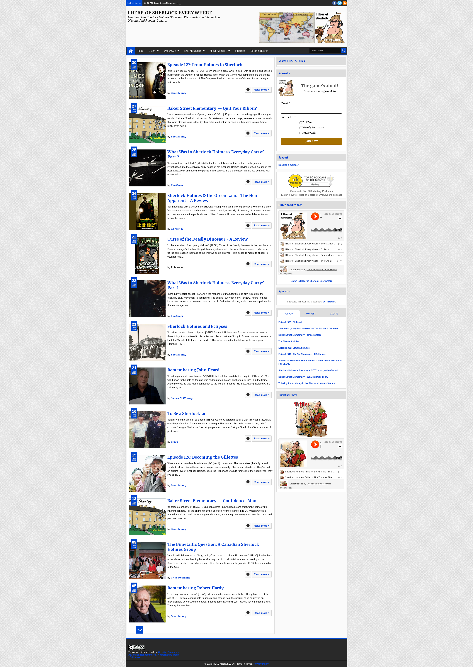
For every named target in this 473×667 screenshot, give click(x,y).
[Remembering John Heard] (147, 385)
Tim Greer (177, 185)
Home (131, 51)
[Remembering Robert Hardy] (147, 604)
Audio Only (309, 132)
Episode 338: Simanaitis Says (294, 348)
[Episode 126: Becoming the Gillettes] (147, 473)
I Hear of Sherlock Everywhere (169, 13)
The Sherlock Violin (288, 341)
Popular (289, 313)
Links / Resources (192, 50)
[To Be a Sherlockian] (147, 429)
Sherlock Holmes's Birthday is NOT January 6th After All (308, 370)
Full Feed (307, 122)
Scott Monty (178, 92)
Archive (334, 313)
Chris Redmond (180, 577)
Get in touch (329, 301)
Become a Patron (259, 50)
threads (339, 3)
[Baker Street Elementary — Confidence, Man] (147, 516)
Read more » (262, 89)
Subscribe (240, 50)
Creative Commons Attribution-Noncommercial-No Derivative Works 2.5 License (154, 655)
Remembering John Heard (193, 369)
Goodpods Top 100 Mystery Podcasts (311, 191)
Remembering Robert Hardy (195, 588)
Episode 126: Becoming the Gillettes (202, 457)
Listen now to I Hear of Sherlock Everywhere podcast (311, 194)
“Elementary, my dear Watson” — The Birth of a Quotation (308, 328)
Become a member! (288, 165)
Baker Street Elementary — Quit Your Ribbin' (212, 108)
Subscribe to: (289, 117)
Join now (311, 141)
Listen (152, 50)
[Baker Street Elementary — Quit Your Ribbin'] (147, 124)
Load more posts (139, 630)
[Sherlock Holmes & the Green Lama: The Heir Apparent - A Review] (147, 211)
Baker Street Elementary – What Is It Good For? (303, 377)
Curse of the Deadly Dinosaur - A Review (207, 239)
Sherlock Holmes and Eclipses (197, 326)
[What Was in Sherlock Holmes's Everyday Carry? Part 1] (147, 298)
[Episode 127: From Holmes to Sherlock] (147, 80)
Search (343, 50)
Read (140, 50)
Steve (174, 441)
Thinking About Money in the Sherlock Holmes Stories (306, 383)
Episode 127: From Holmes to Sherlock (205, 64)
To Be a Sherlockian (187, 413)
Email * (285, 103)
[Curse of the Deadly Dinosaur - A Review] (147, 255)
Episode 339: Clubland (290, 322)
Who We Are (170, 50)
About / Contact (218, 50)
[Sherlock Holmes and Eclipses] (147, 342)
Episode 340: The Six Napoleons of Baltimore (302, 354)
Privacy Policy (261, 664)
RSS (345, 3)
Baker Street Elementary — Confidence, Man (211, 500)
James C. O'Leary (182, 398)
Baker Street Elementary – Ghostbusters (172, 3)
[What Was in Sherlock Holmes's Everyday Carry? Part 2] (147, 167)
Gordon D (177, 228)
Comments (311, 313)
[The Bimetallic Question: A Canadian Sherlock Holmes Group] (147, 560)
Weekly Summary (313, 127)
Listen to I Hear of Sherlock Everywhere (311, 281)
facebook (334, 3)
